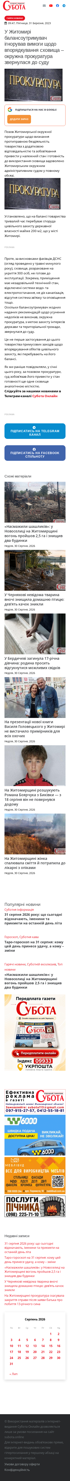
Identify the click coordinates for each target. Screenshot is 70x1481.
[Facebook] (57, 6)
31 (11, 1364)
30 (58, 1358)
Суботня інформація (19, 910)
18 (19, 1352)
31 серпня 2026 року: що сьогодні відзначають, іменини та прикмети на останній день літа (33, 918)
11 (19, 1346)
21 (43, 1352)
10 (11, 1346)
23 (58, 1352)
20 (35, 1352)
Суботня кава (29, 937)
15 (50, 1346)
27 (35, 1358)
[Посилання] (14, 5)
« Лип (14, 1374)
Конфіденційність (17, 1470)
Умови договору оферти (22, 1464)
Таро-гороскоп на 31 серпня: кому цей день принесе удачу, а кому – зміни (34, 946)
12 (27, 1346)
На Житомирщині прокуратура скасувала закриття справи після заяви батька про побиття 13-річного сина (34, 1299)
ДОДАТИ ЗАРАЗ (19, 119)
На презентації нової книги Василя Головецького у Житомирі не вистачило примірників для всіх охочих (34, 728)
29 (50, 1358)
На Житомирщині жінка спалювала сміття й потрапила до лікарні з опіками (35, 863)
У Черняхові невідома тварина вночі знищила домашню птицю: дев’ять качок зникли (34, 599)
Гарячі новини (15, 964)
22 (50, 1352)
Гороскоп (11, 937)
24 (11, 1358)
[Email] (44, 6)
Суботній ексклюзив (41, 964)
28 (43, 1358)
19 (27, 1352)
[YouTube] (51, 6)
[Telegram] (64, 6)
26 (27, 1358)
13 (35, 1346)
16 (58, 1346)
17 (11, 1352)
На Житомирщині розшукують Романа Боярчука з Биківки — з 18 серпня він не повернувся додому (32, 797)
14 (43, 1346)
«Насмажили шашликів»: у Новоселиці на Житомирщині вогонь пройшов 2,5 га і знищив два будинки (33, 533)
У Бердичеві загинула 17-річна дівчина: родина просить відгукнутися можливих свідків (32, 663)
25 (19, 1358)
